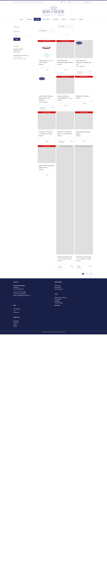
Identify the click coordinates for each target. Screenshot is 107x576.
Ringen (15, 324)
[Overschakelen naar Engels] (70, 2)
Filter (17, 39)
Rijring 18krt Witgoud (82, 96)
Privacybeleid (58, 299)
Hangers (15, 326)
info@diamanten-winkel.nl (39, 2)
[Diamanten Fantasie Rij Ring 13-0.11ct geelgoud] (65, 120)
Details (47, 69)
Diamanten (16, 321)
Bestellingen (58, 287)
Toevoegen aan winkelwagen (80, 72)
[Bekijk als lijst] (67, 34)
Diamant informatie (18, 49)
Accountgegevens (59, 289)
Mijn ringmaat (16, 309)
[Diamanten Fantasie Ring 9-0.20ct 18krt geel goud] (84, 199)
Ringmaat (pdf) (17, 50)
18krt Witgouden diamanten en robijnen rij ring (83, 62)
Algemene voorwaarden (60, 297)
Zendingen (57, 301)
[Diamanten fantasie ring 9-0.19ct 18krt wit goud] (65, 199)
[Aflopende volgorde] (72, 26)
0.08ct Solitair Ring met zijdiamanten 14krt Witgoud (46, 98)
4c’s (14, 310)
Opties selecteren (60, 267)
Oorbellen (15, 322)
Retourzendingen (59, 303)
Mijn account (58, 285)
